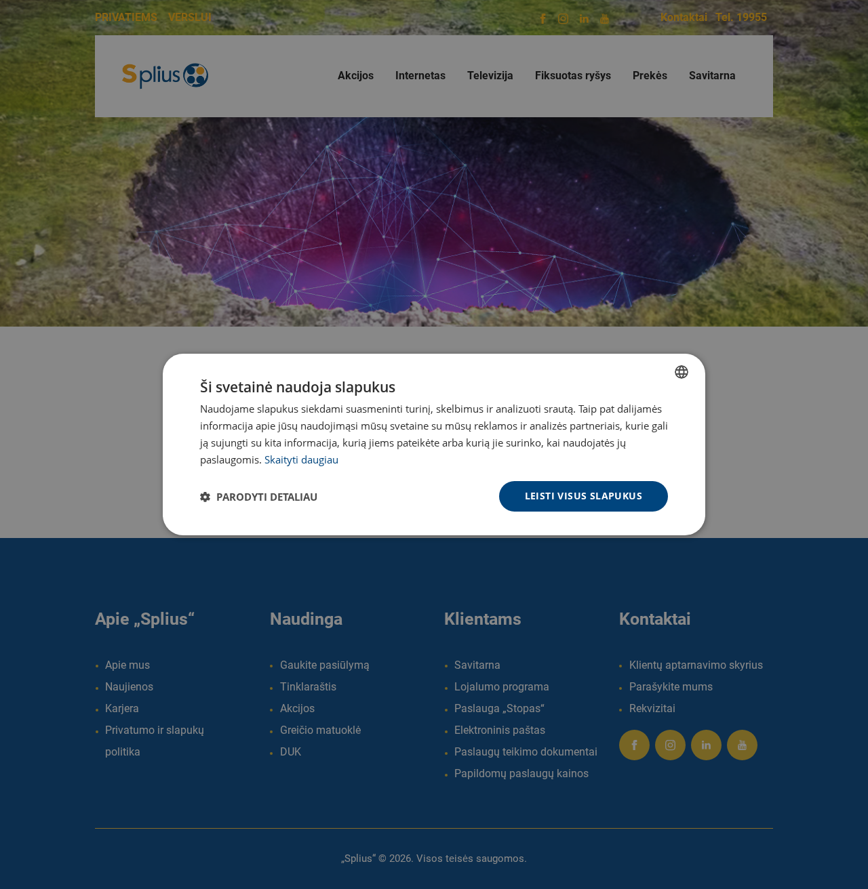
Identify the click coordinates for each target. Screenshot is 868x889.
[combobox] (681, 372)
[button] (258, 496)
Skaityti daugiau (301, 459)
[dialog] (434, 444)
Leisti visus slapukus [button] (583, 495)
